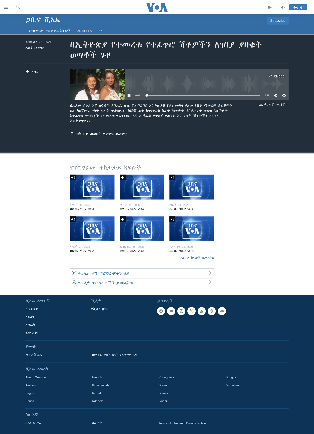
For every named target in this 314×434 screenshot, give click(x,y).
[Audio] (282, 7)
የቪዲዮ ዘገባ (99, 309)
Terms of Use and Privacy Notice (182, 423)
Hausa (29, 401)
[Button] (32, 73)
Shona (163, 385)
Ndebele (97, 401)
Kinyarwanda (101, 385)
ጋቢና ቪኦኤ (33, 355)
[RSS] (202, 311)
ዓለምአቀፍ (32, 333)
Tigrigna (230, 377)
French (97, 377)
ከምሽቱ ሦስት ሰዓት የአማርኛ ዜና (114, 355)
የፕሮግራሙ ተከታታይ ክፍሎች (49, 31)
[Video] (269, 7)
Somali (163, 393)
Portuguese (166, 377)
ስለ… (102, 31)
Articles (84, 31)
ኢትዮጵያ (31, 309)
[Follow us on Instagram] (181, 311)
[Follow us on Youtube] (171, 311)
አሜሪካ (30, 325)
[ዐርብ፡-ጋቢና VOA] (92, 187)
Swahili (163, 401)
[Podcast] (212, 311)
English (30, 393)
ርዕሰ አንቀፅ (33, 423)
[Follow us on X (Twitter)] (191, 311)
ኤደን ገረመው (34, 48)
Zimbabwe (232, 385)
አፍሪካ (29, 317)
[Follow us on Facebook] (161, 311)
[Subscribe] (222, 311)
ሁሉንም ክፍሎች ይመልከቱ (197, 257)
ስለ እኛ (97, 423)
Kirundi (96, 393)
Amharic (31, 385)
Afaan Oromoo (35, 377)
